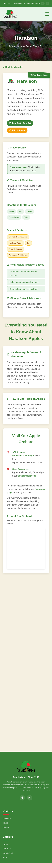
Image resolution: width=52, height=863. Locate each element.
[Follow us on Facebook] (43, 3)
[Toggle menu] (47, 14)
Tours (5, 823)
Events (6, 827)
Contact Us (8, 853)
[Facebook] (22, 797)
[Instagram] (29, 797)
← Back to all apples (13, 67)
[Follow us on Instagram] (47, 3)
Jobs (5, 857)
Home (5, 844)
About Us (7, 848)
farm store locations (26, 476)
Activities (7, 818)
